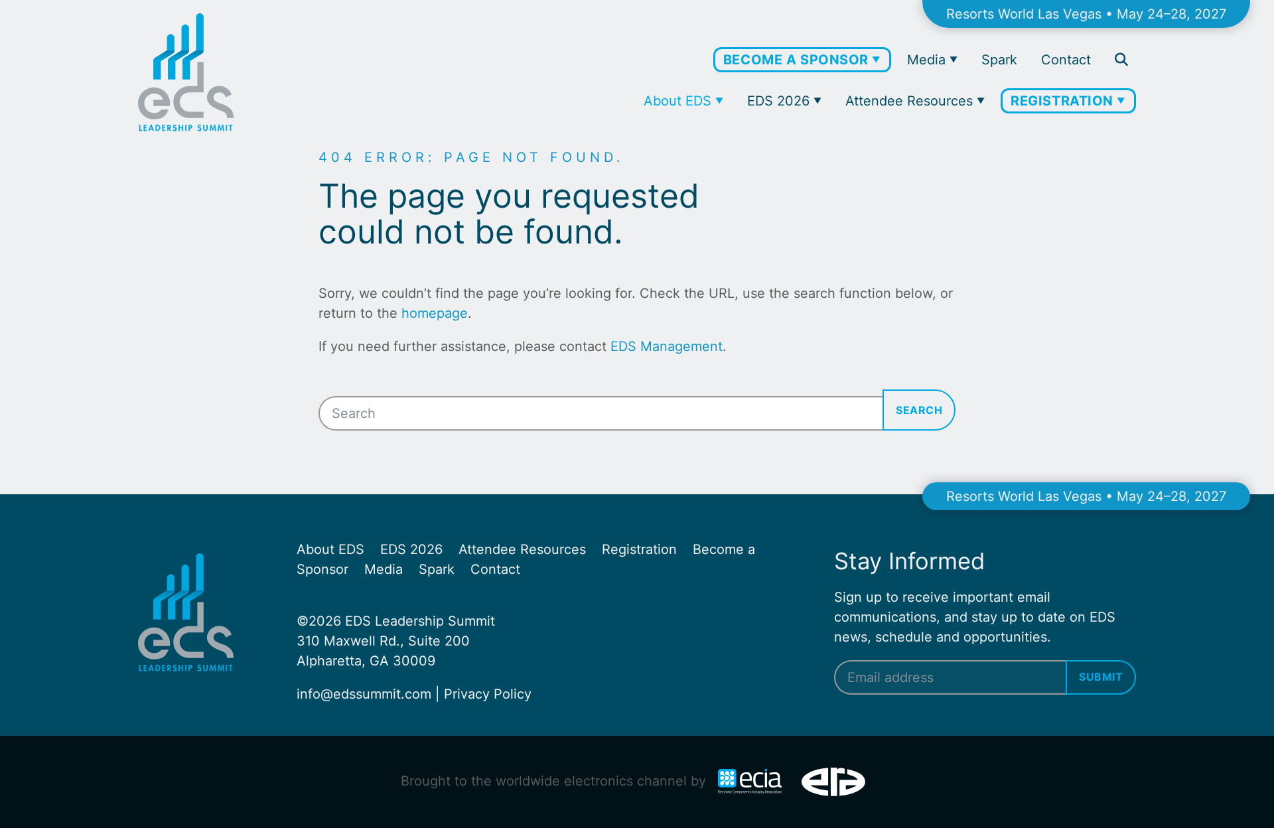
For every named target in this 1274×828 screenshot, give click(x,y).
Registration (1064, 101)
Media (928, 60)
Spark (999, 60)
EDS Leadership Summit (420, 621)
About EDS (679, 101)
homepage (434, 313)
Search (919, 410)
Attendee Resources (911, 101)
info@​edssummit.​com (364, 694)
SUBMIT (1101, 676)
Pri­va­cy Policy (487, 694)
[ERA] (833, 781)
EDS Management (666, 346)
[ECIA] (752, 781)
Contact (1066, 60)
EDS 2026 (780, 101)
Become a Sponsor (798, 60)
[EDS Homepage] (186, 127)
